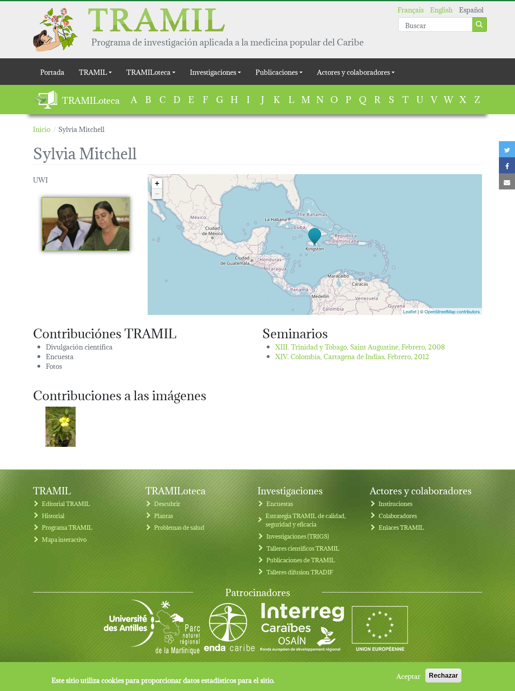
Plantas (163, 515)
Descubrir (167, 503)
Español (471, 9)
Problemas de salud (179, 527)
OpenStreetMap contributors (452, 311)
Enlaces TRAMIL (401, 527)
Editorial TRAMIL (66, 503)
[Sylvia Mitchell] (85, 224)
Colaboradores (398, 515)
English (441, 9)
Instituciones (395, 503)
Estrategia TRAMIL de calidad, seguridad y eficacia (306, 520)
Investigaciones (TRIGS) (297, 536)
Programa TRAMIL (67, 527)
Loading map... (314, 244)
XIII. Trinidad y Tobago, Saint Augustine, (360, 346)
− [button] (157, 193)
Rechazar (443, 675)
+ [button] (157, 183)
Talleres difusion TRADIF (299, 571)
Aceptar (408, 675)
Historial (53, 515)
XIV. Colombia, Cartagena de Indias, (352, 355)
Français (411, 9)
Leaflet (409, 311)
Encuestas (279, 503)
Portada (52, 71)
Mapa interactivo (64, 539)
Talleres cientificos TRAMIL (303, 548)
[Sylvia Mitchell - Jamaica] (60, 427)
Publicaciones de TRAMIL (300, 559)
